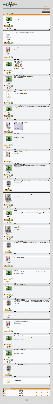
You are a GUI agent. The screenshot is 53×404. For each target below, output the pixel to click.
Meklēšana (48, 9)
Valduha (8, 15)
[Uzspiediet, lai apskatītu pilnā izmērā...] (18, 130)
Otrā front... (5, 392)
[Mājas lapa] (18, 59)
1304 (25, 75)
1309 (26, 150)
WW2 (41, 392)
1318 (25, 284)
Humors (42, 391)
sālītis (8, 90)
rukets (8, 179)
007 (8, 150)
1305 (25, 90)
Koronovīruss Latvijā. (12, 13)
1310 (25, 164)
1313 (25, 209)
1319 (25, 299)
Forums (4, 13)
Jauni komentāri (44, 9)
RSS (47, 6)
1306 (25, 105)
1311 (25, 179)
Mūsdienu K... (5, 390)
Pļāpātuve (8, 13)
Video (4, 391)
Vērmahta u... (5, 395)
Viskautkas (6, 13)
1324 (25, 364)
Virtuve (41, 393)
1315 (25, 241)
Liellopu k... (5, 393)
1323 (25, 349)
